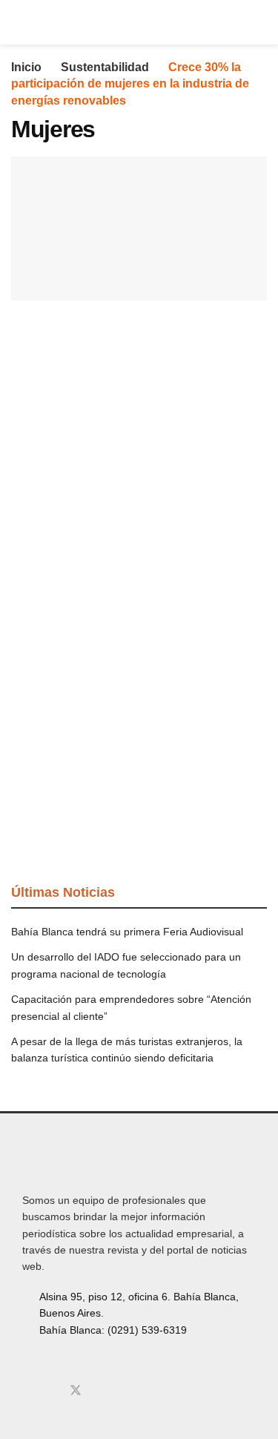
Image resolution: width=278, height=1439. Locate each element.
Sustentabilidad (105, 67)
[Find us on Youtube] (100, 1391)
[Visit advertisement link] (139, 451)
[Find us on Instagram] (50, 1391)
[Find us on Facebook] (26, 1391)
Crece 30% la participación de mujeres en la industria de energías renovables (130, 84)
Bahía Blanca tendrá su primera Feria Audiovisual (127, 932)
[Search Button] (260, 22)
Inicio (26, 67)
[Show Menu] (17, 22)
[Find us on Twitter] (76, 1391)
